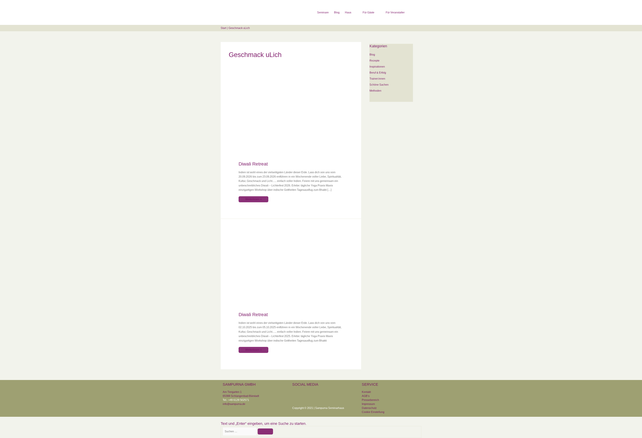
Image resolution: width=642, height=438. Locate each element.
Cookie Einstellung (373, 412)
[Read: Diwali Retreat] (291, 119)
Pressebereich (370, 400)
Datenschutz (369, 408)
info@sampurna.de (234, 404)
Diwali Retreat (253, 164)
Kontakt (366, 392)
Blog (372, 54)
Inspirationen (377, 66)
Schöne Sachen (379, 84)
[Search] (265, 431)
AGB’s (365, 396)
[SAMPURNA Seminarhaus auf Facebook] (295, 393)
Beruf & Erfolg (377, 72)
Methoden (375, 90)
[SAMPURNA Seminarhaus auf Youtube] (315, 393)
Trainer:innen (377, 78)
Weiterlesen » (253, 198)
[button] (417, 12)
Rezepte (374, 60)
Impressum (368, 404)
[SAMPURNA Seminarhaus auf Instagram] (305, 393)
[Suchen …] (240, 431)
